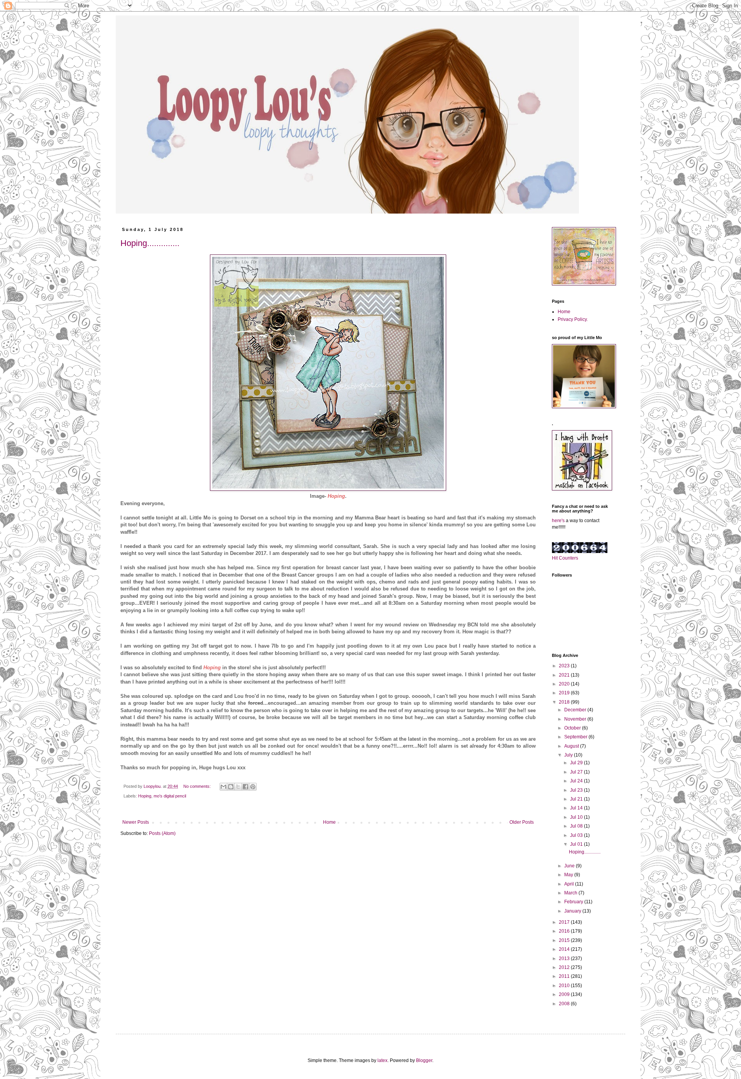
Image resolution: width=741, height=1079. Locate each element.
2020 (565, 684)
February (574, 901)
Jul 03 (577, 835)
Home (329, 822)
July (569, 755)
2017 (565, 922)
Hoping (144, 796)
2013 (565, 958)
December (575, 710)
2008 (565, 1003)
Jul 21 (577, 799)
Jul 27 (577, 772)
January (573, 911)
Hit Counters (565, 558)
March (571, 893)
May (569, 874)
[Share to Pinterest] (253, 787)
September (576, 737)
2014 (565, 949)
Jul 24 (577, 781)
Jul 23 (577, 790)
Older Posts (521, 822)
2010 (565, 985)
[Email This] (223, 787)
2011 (565, 976)
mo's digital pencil (170, 796)
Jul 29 (577, 762)
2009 (565, 994)
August (572, 746)
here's (558, 520)
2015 (565, 940)
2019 (565, 693)
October (573, 728)
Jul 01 (577, 844)
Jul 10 (577, 817)
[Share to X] (238, 787)
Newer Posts (135, 822)
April (569, 884)
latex (382, 1060)
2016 (565, 931)
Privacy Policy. (573, 319)
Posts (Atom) (162, 833)
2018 (565, 702)
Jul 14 (577, 808)
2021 (565, 675)
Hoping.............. (149, 243)
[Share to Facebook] (245, 787)
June (570, 866)
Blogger (424, 1060)
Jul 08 (577, 826)
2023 (565, 665)
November (575, 719)
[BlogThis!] (231, 787)
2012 (565, 967)
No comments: (197, 786)
